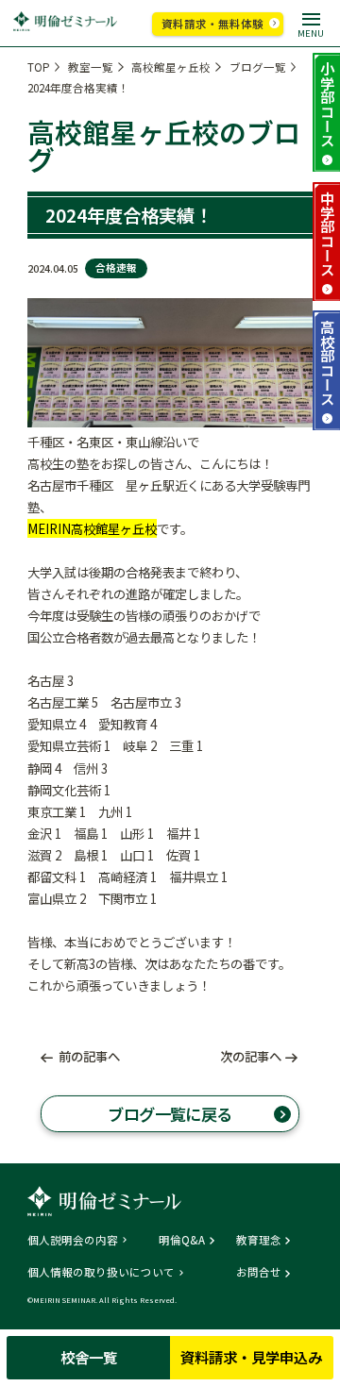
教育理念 (258, 1240)
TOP (38, 67)
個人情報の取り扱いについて (101, 1272)
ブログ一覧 (258, 67)
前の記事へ (89, 1056)
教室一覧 (90, 67)
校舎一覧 (88, 1356)
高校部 (327, 362)
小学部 (327, 103)
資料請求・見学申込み (251, 1356)
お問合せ (258, 1272)
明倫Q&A (182, 1240)
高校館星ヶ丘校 (171, 67)
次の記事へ (250, 1056)
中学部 (327, 233)
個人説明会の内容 (72, 1240)
